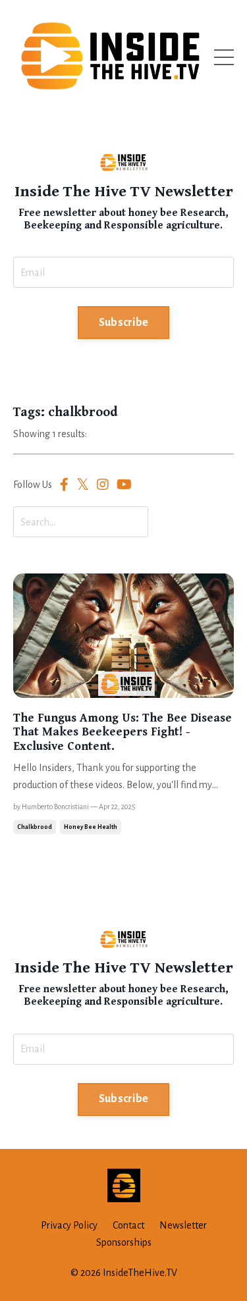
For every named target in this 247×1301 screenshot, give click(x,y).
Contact (128, 1225)
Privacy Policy (69, 1225)
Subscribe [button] (123, 323)
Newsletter (183, 1225)
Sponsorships (123, 1242)
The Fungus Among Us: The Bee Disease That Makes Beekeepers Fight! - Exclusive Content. (122, 732)
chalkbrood (34, 827)
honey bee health (90, 827)
